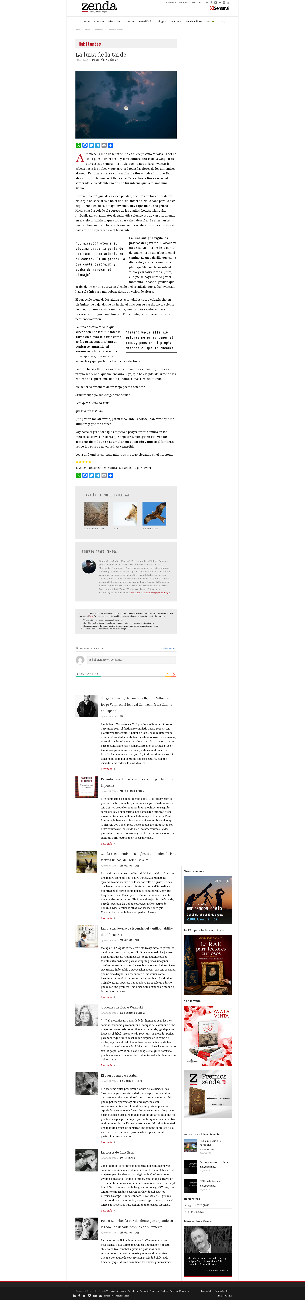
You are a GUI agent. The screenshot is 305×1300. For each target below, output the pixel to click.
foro (91, 616)
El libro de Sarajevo (210, 1181)
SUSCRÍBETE (183, 3)
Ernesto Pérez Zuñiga (103, 60)
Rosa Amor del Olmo (131, 1081)
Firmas (83, 21)
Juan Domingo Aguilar (132, 1013)
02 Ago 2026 (205, 1153)
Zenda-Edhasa (194, 21)
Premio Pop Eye (222, 1291)
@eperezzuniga (162, 592)
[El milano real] (154, 514)
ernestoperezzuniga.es (142, 592)
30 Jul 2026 (205, 1170)
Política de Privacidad (149, 1291)
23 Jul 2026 (205, 1189)
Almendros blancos (95, 528)
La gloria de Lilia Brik (117, 1152)
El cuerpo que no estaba (119, 1075)
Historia (113, 21)
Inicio (77, 29)
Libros (128, 21)
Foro (208, 21)
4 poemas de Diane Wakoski (122, 1007)
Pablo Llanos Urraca (132, 791)
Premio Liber (207, 1291)
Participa (173, 1291)
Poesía (98, 21)
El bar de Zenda (208, 1149)
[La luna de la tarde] (126, 104)
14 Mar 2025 (81, 60)
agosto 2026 (195, 1205)
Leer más (106, 769)
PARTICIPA (197, 3)
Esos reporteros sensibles (214, 1162)
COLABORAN (169, 3)
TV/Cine (175, 21)
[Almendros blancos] (96, 514)
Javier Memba (127, 1158)
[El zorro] (125, 514)
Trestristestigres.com (116, 1291)
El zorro (117, 528)
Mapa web (184, 1291)
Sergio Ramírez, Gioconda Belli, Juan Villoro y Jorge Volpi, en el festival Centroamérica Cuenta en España (136, 704)
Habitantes (98, 29)
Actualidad (144, 21)
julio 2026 (194, 1212)
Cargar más (126, 1274)
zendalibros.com (129, 865)
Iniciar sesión (168, 648)
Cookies (164, 1291)
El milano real (150, 528)
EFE (121, 716)
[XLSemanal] (220, 8)
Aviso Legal (133, 1291)
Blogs (161, 21)
